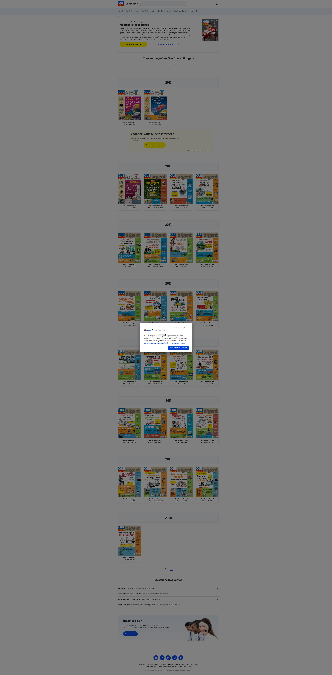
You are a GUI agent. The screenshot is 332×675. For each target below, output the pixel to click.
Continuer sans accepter (180, 327)
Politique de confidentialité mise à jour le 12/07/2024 (157, 343)
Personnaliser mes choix (178, 343)
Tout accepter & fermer (178, 347)
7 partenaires (162, 335)
